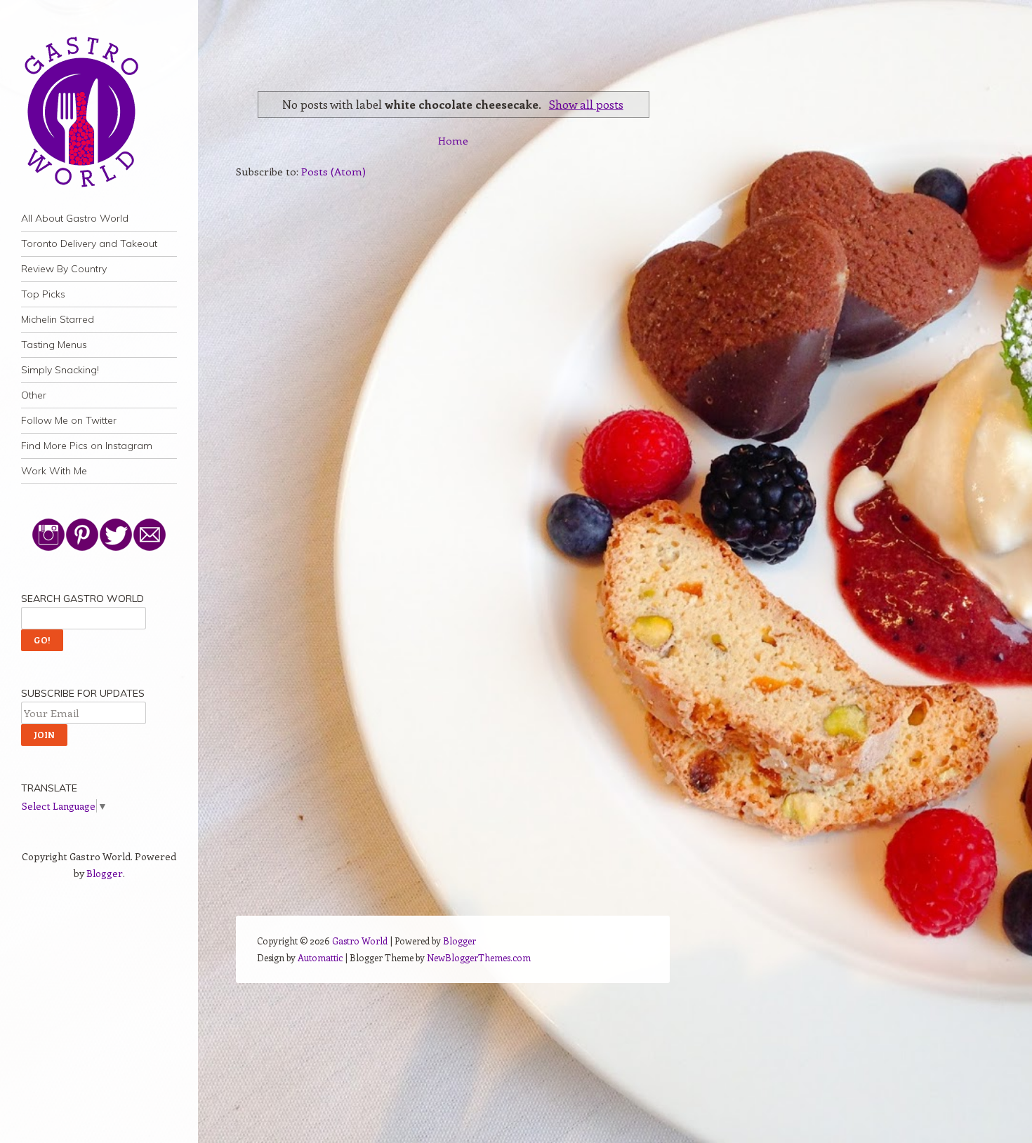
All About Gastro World (74, 218)
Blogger (104, 873)
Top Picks (43, 294)
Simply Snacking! (60, 369)
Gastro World (360, 941)
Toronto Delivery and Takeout (89, 243)
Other (33, 395)
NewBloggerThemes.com (479, 957)
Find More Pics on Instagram (86, 445)
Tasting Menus (54, 344)
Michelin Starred (57, 319)
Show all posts (586, 104)
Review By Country (64, 268)
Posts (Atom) (333, 171)
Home (453, 140)
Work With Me (54, 470)
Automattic (320, 957)
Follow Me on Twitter (69, 420)
